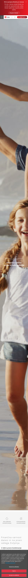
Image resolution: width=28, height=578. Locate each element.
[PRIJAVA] (15, 17)
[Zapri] (26, 552)
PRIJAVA (15, 17)
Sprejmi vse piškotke (14, 575)
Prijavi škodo (14, 13)
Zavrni (14, 571)
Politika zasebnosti (10, 563)
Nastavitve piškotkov (14, 566)
